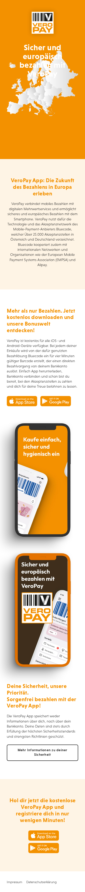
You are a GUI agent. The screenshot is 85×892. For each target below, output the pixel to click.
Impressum (14, 882)
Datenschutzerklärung (41, 882)
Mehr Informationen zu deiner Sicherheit (43, 753)
